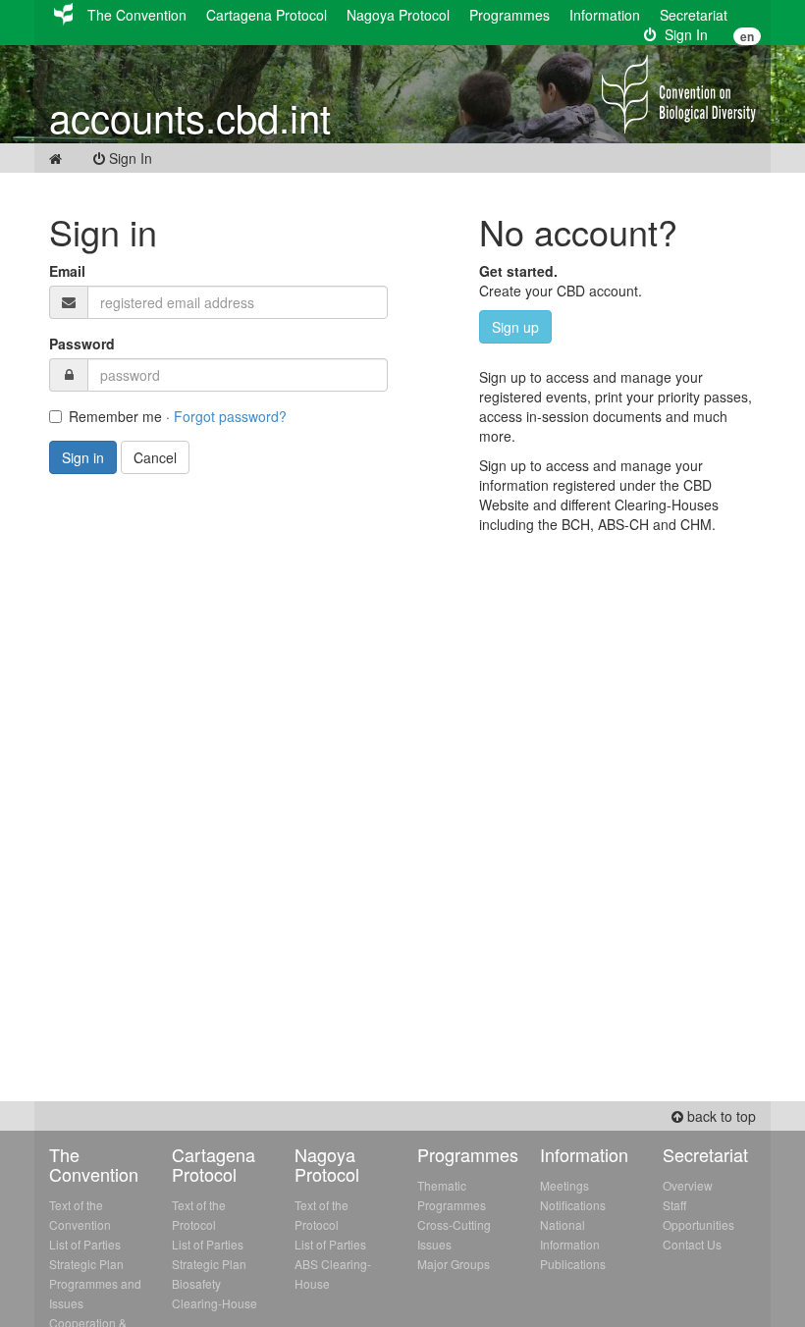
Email (67, 271)
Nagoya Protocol (398, 15)
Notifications (573, 1204)
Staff (674, 1204)
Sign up (515, 327)
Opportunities (698, 1224)
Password (82, 343)
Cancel (155, 457)
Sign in (83, 457)
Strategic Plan (86, 1263)
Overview (688, 1185)
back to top (719, 1116)
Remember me (115, 416)
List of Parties (85, 1244)
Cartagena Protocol (266, 15)
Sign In (682, 34)
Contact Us (692, 1244)
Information (604, 15)
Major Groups (453, 1263)
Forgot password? (230, 416)
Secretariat (693, 15)
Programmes (509, 15)
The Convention (137, 15)
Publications (573, 1263)
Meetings (564, 1185)
